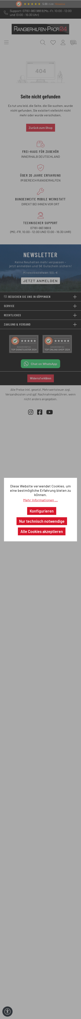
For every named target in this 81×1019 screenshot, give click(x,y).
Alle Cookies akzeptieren (41, 531)
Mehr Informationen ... (40, 500)
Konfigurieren (42, 511)
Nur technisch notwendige (41, 521)
